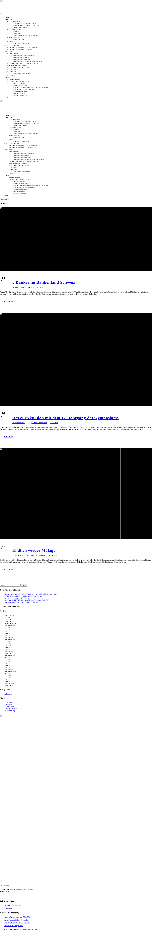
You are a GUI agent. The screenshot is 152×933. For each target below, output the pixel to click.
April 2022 (8, 681)
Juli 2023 (7, 659)
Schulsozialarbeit (19, 83)
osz (32, 287)
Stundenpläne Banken (21, 57)
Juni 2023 (7, 661)
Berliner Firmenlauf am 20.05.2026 (16, 598)
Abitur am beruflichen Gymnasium (25, 23)
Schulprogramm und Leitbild (19, 67)
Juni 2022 (7, 677)
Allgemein (41, 287)
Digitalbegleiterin (19, 93)
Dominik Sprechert (39, 423)
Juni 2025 (7, 629)
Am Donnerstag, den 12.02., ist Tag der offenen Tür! (23, 602)
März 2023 (8, 667)
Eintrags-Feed (9, 707)
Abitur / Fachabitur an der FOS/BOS (17, 917)
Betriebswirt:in (18, 39)
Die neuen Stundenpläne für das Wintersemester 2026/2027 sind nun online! (31, 594)
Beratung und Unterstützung (19, 81)
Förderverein (13, 71)
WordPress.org (9, 711)
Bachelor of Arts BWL (21, 43)
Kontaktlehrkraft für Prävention (24, 89)
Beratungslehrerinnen (20, 85)
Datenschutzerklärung (12, 905)
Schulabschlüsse (14, 21)
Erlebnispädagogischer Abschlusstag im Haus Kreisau (23, 596)
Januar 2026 (8, 621)
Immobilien (17, 33)
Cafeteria (12, 75)
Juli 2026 (7, 617)
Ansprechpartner (15, 79)
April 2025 (8, 633)
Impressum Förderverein (21, 73)
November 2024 (10, 639)
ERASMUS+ (13, 69)
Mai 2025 (7, 631)
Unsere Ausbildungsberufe (13, 926)
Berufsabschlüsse (15, 29)
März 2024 (8, 649)
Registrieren (8, 703)
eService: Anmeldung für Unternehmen (22, 49)
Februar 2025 (9, 637)
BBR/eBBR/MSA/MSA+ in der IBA (26, 25)
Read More (8, 301)
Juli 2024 (7, 641)
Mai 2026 (7, 619)
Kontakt (7, 77)
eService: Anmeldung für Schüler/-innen (23, 47)
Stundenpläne (13, 53)
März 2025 (8, 635)
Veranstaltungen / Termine (18, 65)
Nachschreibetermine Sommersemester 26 (23, 63)
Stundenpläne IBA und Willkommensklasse (28, 61)
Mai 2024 (7, 645)
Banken (16, 31)
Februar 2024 (9, 651)
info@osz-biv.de (5, 897)
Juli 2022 (7, 675)
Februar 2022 (9, 683)
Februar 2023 (9, 669)
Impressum (8, 908)
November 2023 (10, 655)
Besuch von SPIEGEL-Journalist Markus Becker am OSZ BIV (26, 600)
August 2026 (9, 615)
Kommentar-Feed (10, 709)
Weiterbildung (14, 37)
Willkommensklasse (20, 27)
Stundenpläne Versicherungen (23, 55)
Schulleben (8, 51)
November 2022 (10, 671)
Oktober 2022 (9, 673)
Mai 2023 (7, 663)
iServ (6, 97)
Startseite (7, 17)
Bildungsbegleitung (20, 91)
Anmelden (8, 705)
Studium (12, 41)
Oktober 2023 (9, 657)
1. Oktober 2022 (18, 555)
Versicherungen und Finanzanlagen (25, 35)
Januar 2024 (8, 653)
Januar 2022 (8, 685)
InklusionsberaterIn (20, 95)
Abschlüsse (8, 19)
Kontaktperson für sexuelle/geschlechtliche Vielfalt (31, 87)
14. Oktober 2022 (18, 287)
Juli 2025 (7, 627)
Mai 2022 (7, 679)
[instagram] (5, 932)
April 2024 (8, 647)
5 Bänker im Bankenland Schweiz (43, 282)
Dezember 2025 (10, 623)
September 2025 (10, 625)
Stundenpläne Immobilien (22, 59)
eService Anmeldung (11, 45)
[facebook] (1, 932)
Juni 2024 (7, 643)
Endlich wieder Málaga (34, 550)
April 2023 (8, 665)
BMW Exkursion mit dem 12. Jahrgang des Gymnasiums (65, 418)
